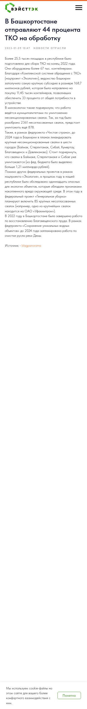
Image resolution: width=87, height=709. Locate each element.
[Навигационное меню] (78, 7)
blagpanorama (31, 245)
